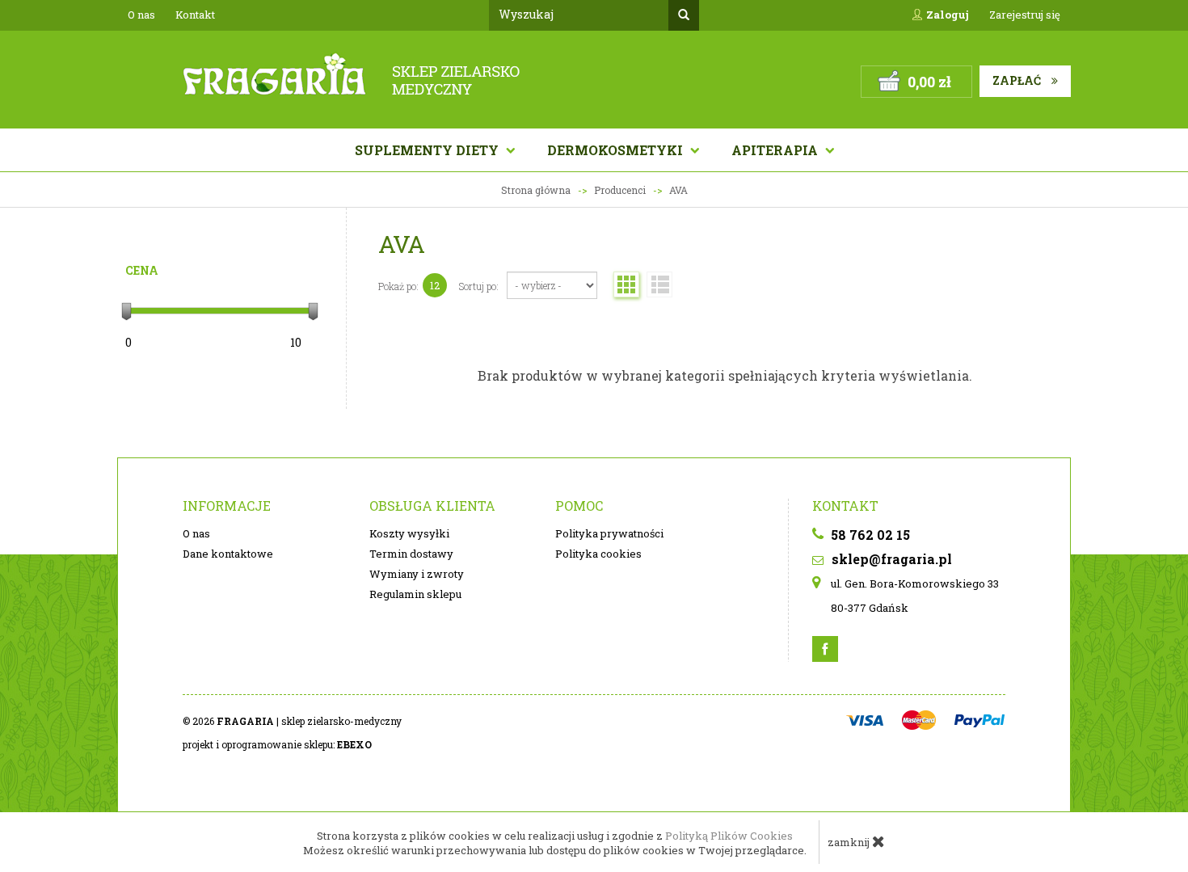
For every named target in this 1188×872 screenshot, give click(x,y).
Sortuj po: (479, 286)
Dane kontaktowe (228, 553)
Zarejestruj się (1024, 14)
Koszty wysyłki (409, 533)
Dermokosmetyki (616, 149)
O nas (141, 14)
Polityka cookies (598, 553)
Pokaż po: (398, 286)
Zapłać (1017, 80)
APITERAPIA (776, 149)
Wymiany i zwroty (416, 574)
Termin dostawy (411, 553)
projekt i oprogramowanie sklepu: (277, 744)
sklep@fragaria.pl (890, 558)
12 (435, 285)
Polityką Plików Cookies (729, 835)
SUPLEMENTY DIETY (428, 149)
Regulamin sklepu (415, 594)
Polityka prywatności (609, 533)
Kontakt (195, 14)
